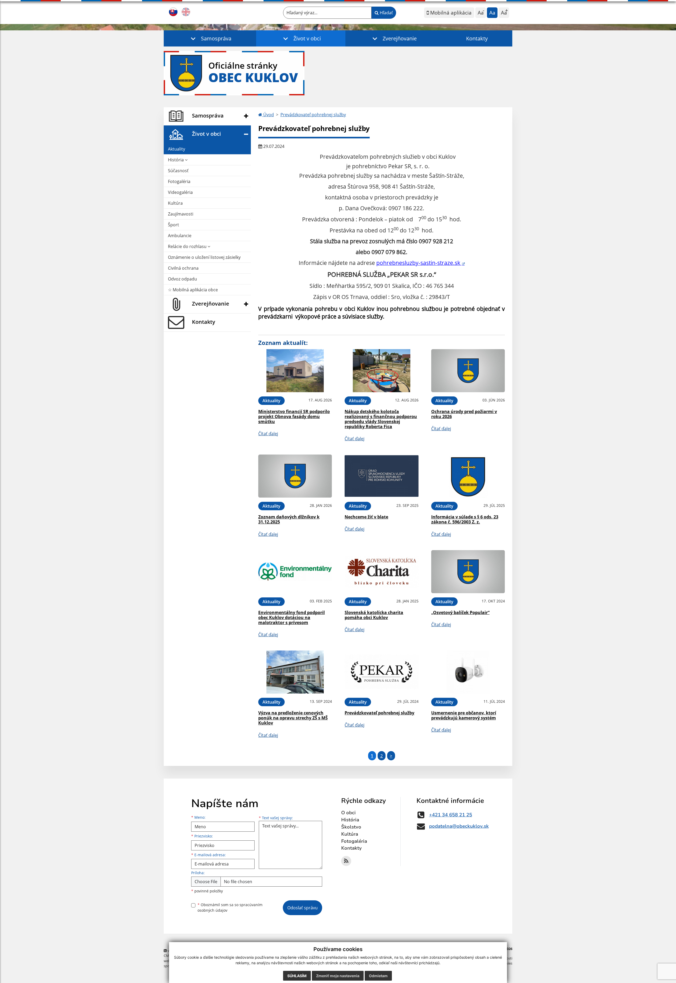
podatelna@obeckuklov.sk (459, 826)
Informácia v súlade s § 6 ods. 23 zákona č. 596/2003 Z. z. (464, 519)
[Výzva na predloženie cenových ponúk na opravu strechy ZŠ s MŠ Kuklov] (295, 672)
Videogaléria (180, 192)
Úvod (268, 115)
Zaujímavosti (180, 214)
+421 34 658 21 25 (450, 815)
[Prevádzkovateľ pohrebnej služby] (381, 672)
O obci (348, 812)
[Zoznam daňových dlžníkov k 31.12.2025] (295, 476)
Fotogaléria (179, 181)
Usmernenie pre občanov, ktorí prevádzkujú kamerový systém (463, 715)
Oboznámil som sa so (230, 907)
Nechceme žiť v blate (366, 517)
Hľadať (386, 13)
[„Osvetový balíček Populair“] (468, 571)
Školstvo (351, 827)
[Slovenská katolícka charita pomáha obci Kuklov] (381, 571)
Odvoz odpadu (182, 279)
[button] (210, 38)
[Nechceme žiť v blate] (381, 476)
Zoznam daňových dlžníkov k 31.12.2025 (289, 519)
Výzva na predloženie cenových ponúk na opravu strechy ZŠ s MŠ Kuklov (293, 718)
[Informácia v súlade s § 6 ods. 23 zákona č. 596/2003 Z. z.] (468, 476)
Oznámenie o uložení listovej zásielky (204, 257)
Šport (173, 225)
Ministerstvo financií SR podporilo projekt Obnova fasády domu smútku (294, 416)
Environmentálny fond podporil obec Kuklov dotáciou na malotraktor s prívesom (291, 617)
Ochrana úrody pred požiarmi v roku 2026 (464, 414)
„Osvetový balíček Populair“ (460, 612)
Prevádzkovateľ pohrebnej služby (313, 115)
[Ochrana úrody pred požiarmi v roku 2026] (468, 370)
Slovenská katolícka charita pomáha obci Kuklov (374, 615)
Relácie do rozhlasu (188, 246)
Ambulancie (179, 235)
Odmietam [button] (378, 975)
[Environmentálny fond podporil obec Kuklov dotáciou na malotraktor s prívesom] (295, 571)
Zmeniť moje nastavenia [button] (337, 975)
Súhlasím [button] (297, 975)
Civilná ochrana (183, 268)
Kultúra (175, 203)
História (176, 160)
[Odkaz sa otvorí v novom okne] (346, 861)
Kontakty (477, 38)
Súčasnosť (178, 171)
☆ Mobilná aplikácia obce (193, 290)
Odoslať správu (302, 908)
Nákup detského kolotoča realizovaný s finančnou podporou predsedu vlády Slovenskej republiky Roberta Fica (381, 419)
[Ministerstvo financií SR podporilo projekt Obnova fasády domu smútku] (295, 370)
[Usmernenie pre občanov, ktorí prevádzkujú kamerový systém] (468, 672)
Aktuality (176, 149)
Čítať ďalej (268, 434)
